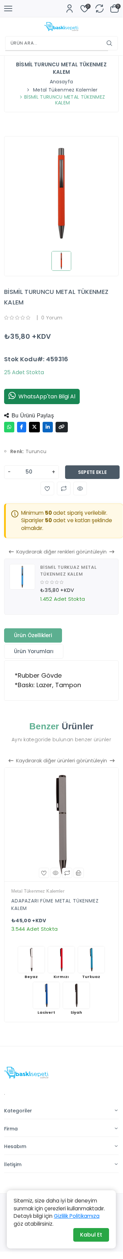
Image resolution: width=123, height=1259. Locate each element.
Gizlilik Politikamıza (76, 1216)
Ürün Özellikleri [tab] (33, 635)
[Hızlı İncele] (55, 873)
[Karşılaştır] (67, 873)
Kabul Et (91, 1235)
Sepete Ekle (92, 472)
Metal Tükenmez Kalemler (65, 89)
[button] (47, 488)
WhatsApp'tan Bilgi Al (46, 396)
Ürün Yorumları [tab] (33, 651)
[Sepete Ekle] (79, 873)
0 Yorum (51, 317)
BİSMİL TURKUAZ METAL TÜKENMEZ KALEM (68, 570)
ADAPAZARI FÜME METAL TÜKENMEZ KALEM (55, 904)
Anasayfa (61, 81)
